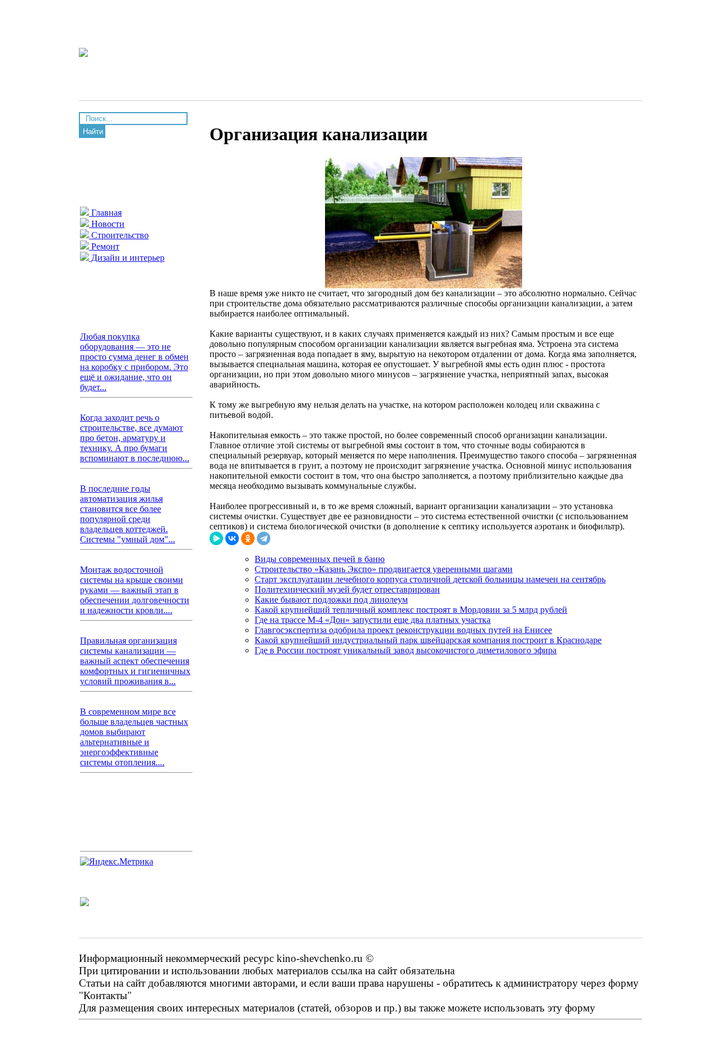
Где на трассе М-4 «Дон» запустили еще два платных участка (373, 620)
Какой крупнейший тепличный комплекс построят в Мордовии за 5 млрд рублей (411, 609)
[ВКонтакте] (232, 538)
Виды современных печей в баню (320, 559)
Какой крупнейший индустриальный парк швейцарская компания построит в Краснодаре (428, 640)
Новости (106, 224)
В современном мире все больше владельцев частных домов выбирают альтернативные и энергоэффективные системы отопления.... (134, 737)
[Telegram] (263, 538)
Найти (93, 131)
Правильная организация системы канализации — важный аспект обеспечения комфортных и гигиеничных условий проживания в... (135, 661)
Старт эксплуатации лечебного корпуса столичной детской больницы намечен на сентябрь (430, 579)
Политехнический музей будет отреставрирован (347, 589)
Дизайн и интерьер (126, 257)
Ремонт (104, 246)
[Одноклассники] (248, 538)
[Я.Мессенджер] (216, 538)
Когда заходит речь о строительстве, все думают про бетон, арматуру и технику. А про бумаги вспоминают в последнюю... (134, 438)
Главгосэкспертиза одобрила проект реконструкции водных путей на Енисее (403, 630)
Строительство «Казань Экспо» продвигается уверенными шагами (384, 569)
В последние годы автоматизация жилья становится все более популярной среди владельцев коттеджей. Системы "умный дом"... (127, 514)
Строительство (119, 235)
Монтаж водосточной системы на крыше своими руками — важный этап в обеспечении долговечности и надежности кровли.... (134, 590)
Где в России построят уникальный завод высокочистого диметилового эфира (406, 650)
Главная (105, 212)
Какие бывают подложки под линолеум (331, 599)
